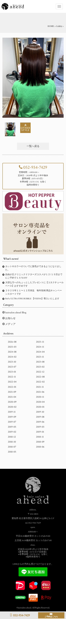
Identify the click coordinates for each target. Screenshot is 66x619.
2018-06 (40, 447)
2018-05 (12, 452)
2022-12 (40, 371)
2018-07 (12, 447)
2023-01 (12, 371)
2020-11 (40, 397)
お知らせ (10, 318)
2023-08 (40, 362)
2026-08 (12, 342)
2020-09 (12, 402)
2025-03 (12, 347)
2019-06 (40, 422)
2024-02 (12, 357)
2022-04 (12, 381)
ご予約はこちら (51, 616)
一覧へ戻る (33, 146)
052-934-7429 (35, 167)
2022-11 (12, 376)
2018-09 (40, 442)
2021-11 (40, 387)
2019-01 (40, 432)
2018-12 (12, 437)
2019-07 (12, 422)
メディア (10, 324)
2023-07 (12, 367)
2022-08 (40, 376)
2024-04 (40, 352)
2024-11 (40, 347)
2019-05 (12, 427)
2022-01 (12, 387)
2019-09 (12, 417)
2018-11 (40, 437)
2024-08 (12, 352)
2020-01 (40, 407)
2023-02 (40, 367)
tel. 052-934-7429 (33, 522)
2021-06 (40, 392)
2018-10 (12, 442)
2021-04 (12, 397)
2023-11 (40, 357)
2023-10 (12, 362)
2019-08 (40, 417)
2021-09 (12, 392)
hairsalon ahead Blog (15, 312)
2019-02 (12, 432)
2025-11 (40, 342)
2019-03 (40, 427)
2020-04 (40, 402)
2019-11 (12, 412)
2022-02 (40, 381)
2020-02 (12, 407)
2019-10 (40, 412)
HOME (51, 26)
